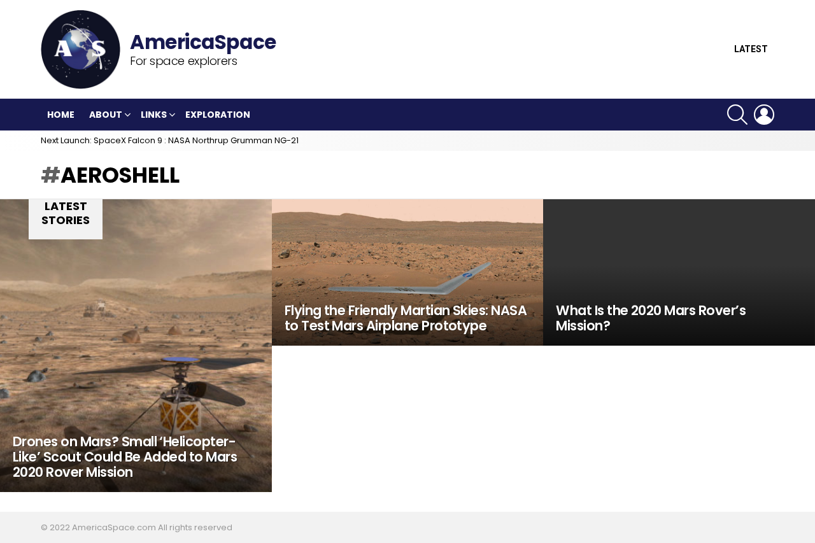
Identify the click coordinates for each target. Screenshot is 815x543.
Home (60, 114)
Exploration (217, 114)
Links (154, 114)
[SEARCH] (737, 114)
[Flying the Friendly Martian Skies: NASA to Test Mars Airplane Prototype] (408, 272)
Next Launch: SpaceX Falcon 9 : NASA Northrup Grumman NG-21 (170, 140)
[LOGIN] (764, 114)
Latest (751, 49)
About (105, 114)
